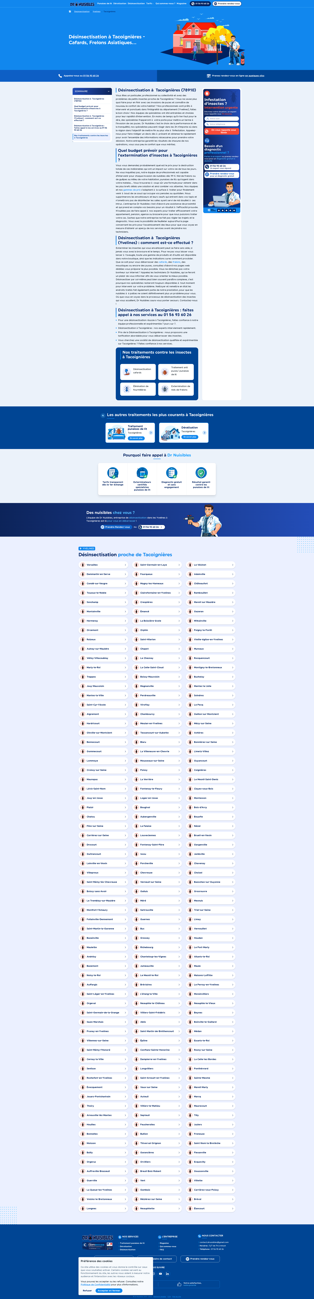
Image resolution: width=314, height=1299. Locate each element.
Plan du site (176, 1296)
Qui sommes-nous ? (165, 4)
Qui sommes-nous (168, 1246)
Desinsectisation (82, 12)
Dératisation (119, 4)
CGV (169, 1296)
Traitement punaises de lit (137, 427)
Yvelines (96, 12)
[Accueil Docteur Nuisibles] (82, 4)
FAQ (162, 1250)
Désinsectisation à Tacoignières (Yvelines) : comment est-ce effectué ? (89, 118)
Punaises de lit (104, 4)
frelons (176, 262)
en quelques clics (254, 76)
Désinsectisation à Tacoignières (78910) (89, 100)
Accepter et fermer (109, 1291)
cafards (163, 262)
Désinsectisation (136, 4)
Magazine (181, 4)
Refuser (87, 1291)
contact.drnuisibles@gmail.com (214, 1242)
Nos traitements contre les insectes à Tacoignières (91, 137)
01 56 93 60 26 (91, 76)
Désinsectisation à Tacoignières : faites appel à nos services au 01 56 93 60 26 (90, 128)
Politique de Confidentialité (96, 1285)
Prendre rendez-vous (202, 1259)
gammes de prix (132, 190)
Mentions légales (159, 1296)
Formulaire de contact (159, 1259)
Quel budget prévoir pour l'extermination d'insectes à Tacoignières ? (87, 108)
